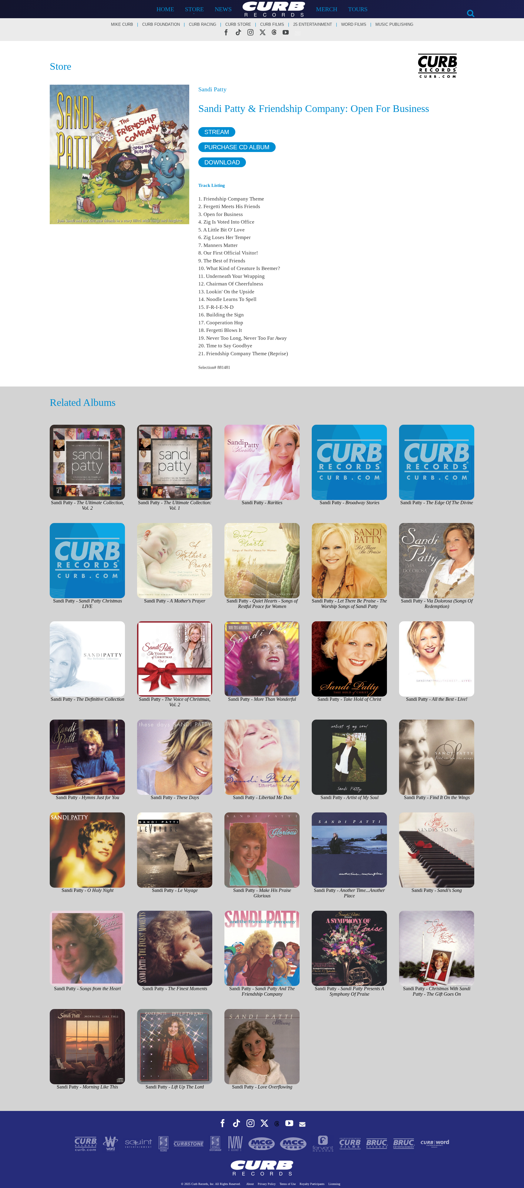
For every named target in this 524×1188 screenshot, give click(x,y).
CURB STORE (238, 24)
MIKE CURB (122, 24)
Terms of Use (288, 1184)
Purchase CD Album (237, 147)
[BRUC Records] (377, 1143)
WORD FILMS (353, 24)
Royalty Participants (312, 1184)
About (250, 1184)
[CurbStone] (189, 1143)
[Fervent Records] (323, 1143)
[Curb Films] (350, 1143)
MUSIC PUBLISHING (394, 24)
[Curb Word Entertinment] (435, 1143)
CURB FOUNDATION (161, 24)
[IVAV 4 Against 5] (236, 1143)
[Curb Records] (86, 1143)
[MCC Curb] (294, 1143)
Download (222, 162)
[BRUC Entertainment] (404, 1143)
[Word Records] (111, 1143)
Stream (216, 132)
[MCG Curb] (262, 1143)
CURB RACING (202, 24)
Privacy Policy (267, 1184)
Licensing (334, 1184)
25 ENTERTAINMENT (312, 24)
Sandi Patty (212, 89)
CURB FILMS (272, 24)
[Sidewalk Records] (164, 1143)
